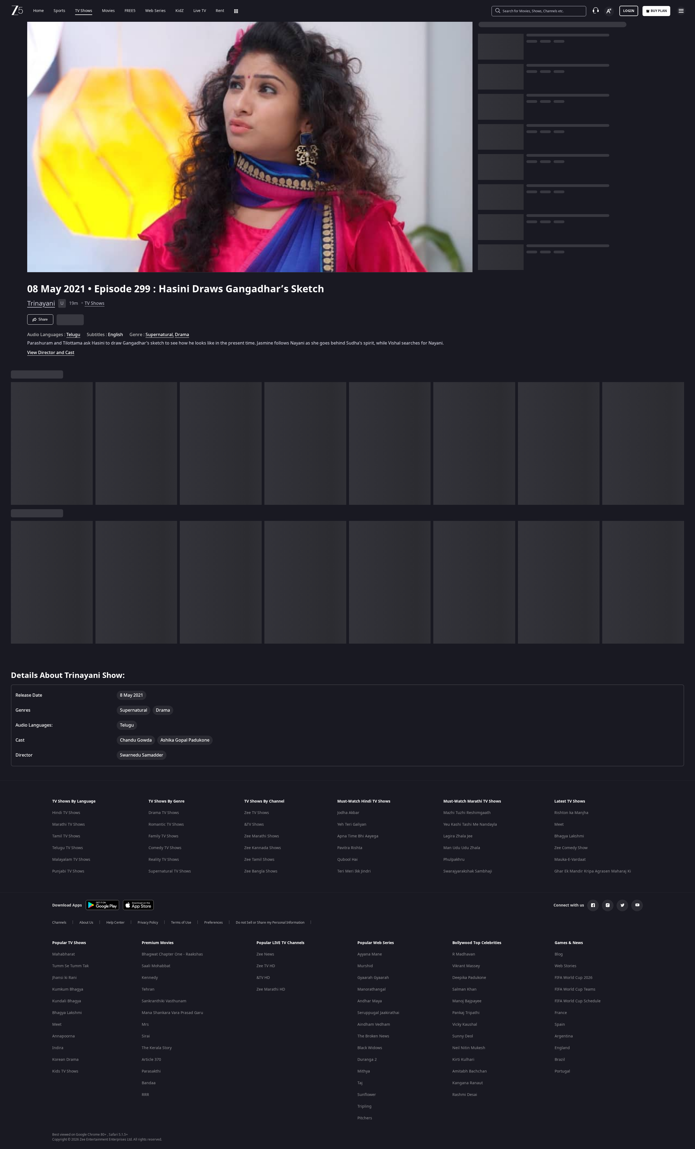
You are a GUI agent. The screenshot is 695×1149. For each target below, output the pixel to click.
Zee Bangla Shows (260, 871)
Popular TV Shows (69, 943)
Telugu (73, 335)
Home (38, 11)
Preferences (213, 922)
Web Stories (565, 966)
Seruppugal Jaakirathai (378, 1013)
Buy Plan (659, 10)
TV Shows (83, 11)
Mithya (363, 1071)
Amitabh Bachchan (469, 1071)
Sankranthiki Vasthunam (164, 1001)
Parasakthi (151, 1071)
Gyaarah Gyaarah (373, 978)
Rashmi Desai (464, 1095)
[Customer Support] (596, 11)
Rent (220, 11)
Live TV (199, 11)
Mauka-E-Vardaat (570, 859)
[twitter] (622, 905)
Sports (59, 11)
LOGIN (628, 10)
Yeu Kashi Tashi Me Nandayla (470, 824)
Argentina (564, 1036)
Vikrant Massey (466, 966)
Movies (108, 11)
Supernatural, (160, 335)
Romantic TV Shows (166, 824)
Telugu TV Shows (67, 848)
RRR (145, 1095)
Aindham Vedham (373, 1024)
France (561, 1013)
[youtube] (637, 905)
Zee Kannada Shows (262, 848)
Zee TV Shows (256, 813)
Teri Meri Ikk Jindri (354, 871)
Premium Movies (158, 943)
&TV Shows (254, 824)
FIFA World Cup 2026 (573, 978)
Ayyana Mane (369, 954)
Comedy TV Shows (165, 848)
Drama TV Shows (164, 813)
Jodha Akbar (348, 813)
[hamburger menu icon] (681, 11)
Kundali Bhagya (66, 1001)
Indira (57, 1048)
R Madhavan (463, 954)
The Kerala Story (157, 1048)
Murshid (365, 966)
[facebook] (593, 905)
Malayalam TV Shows (71, 859)
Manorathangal (371, 989)
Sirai (146, 1036)
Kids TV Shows (65, 1071)
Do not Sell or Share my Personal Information (270, 922)
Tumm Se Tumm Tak (70, 966)
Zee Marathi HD (271, 989)
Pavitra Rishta (349, 848)
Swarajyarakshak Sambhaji (467, 871)
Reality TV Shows (164, 859)
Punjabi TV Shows (68, 871)
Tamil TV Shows (66, 836)
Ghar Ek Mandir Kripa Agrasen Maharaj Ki (592, 871)
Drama (182, 335)
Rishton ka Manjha (571, 813)
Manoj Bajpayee (466, 1001)
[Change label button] (609, 11)
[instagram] (607, 905)
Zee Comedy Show (571, 848)
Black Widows (369, 1048)
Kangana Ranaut (467, 1083)
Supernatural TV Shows (170, 871)
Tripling (364, 1106)
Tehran (148, 989)
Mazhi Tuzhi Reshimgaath (467, 813)
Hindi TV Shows (66, 813)
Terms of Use (181, 922)
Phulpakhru (454, 859)
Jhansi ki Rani (64, 978)
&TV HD (263, 978)
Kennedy (150, 978)
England (562, 1048)
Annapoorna (63, 1036)
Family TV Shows (163, 836)
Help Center (115, 922)
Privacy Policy (148, 922)
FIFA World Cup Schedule (578, 1001)
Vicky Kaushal (464, 1024)
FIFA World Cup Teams (575, 989)
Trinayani (41, 303)
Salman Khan (464, 989)
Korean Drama (65, 1059)
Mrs (145, 1024)
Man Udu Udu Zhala (461, 848)
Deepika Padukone (469, 978)
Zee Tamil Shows (259, 859)
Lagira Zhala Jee (457, 836)
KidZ (179, 11)
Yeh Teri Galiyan (351, 824)
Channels (59, 922)
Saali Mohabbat (156, 966)
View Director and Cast (50, 352)
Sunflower (366, 1095)
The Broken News (373, 1036)
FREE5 (130, 11)
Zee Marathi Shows (261, 836)
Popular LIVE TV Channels (280, 943)
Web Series (155, 11)
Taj (360, 1083)
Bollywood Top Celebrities (476, 943)
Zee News (265, 954)
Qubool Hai (347, 859)
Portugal (562, 1071)
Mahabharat (63, 954)
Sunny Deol (462, 1036)
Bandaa (149, 1083)
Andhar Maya (369, 1001)
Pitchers (364, 1118)
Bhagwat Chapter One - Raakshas (172, 954)
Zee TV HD (266, 966)
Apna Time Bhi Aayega (357, 836)
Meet (559, 824)
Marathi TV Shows (68, 824)
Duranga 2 (367, 1059)
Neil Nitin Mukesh (468, 1048)
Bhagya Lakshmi (569, 836)
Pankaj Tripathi (466, 1013)
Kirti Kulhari (463, 1059)
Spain (560, 1024)
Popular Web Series (375, 943)
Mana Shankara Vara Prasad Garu (172, 1013)
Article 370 (151, 1059)
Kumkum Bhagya (67, 989)
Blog (559, 954)
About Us (86, 922)
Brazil (560, 1059)
